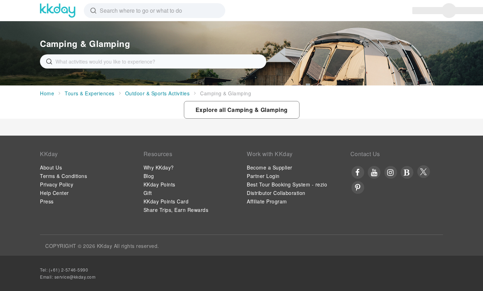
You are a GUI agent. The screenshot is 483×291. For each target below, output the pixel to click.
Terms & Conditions (63, 175)
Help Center (54, 192)
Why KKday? (159, 167)
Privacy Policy (56, 184)
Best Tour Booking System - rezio (287, 184)
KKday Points (159, 184)
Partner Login (263, 175)
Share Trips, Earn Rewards (176, 209)
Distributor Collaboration (276, 192)
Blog (149, 175)
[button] (241, 110)
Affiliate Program (267, 201)
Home (47, 93)
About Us (51, 167)
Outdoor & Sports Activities (157, 93)
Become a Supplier (269, 167)
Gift (148, 192)
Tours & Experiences (90, 93)
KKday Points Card (166, 201)
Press (47, 201)
